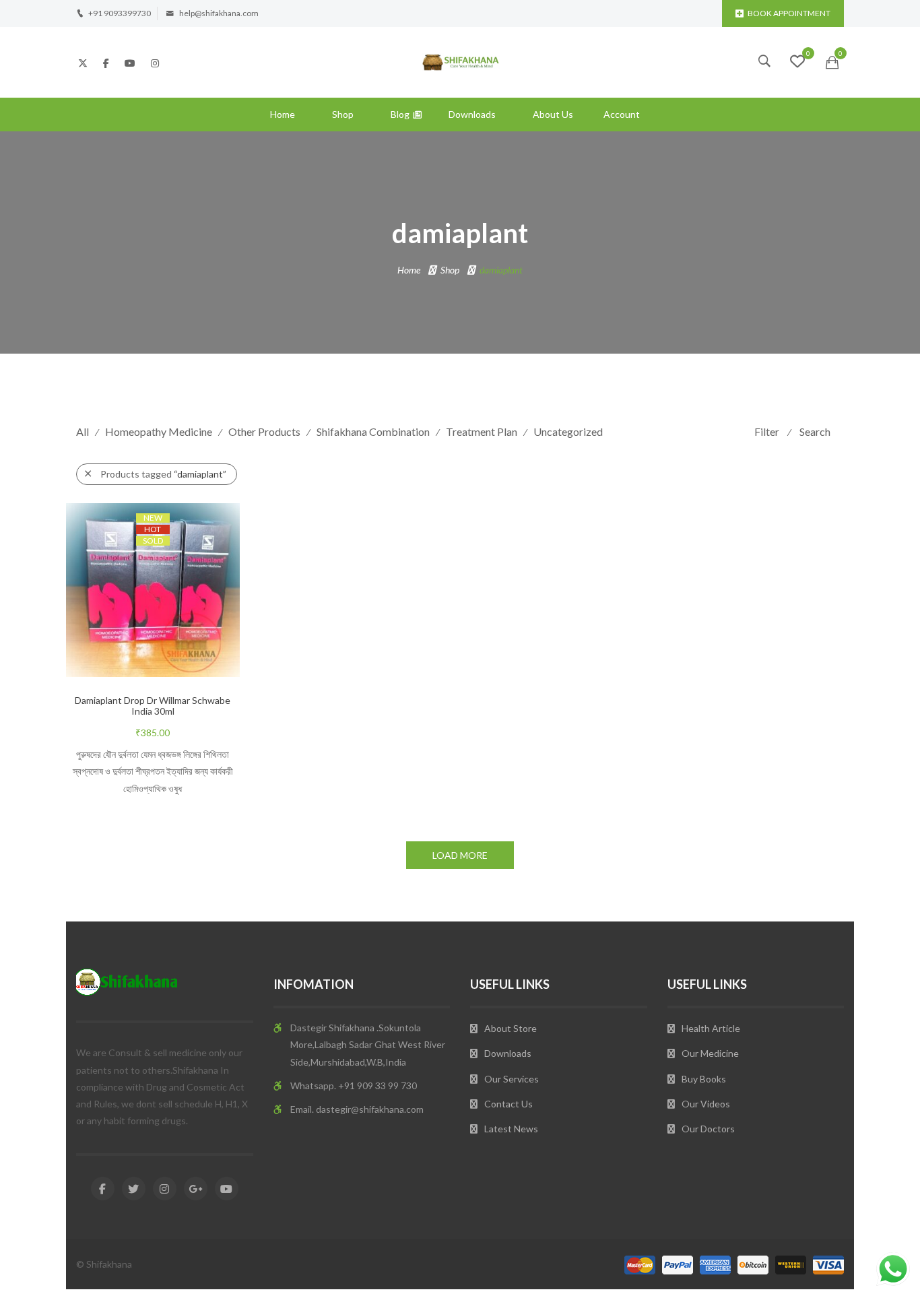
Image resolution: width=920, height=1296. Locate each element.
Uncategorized (568, 431)
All (82, 431)
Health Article (711, 1028)
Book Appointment (789, 13)
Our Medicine (710, 1053)
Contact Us (508, 1103)
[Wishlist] (797, 63)
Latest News (511, 1128)
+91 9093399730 (119, 13)
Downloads (472, 114)
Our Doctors (708, 1128)
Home (282, 114)
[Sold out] (166, 620)
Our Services (511, 1078)
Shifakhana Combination (373, 431)
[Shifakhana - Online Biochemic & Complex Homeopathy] (459, 61)
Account (621, 114)
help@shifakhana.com (219, 13)
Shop (343, 114)
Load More (460, 855)
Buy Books (704, 1078)
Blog (400, 114)
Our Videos (706, 1103)
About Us (553, 114)
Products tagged (163, 474)
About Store (510, 1028)
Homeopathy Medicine (158, 431)
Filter (766, 431)
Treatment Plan (481, 431)
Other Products (264, 431)
